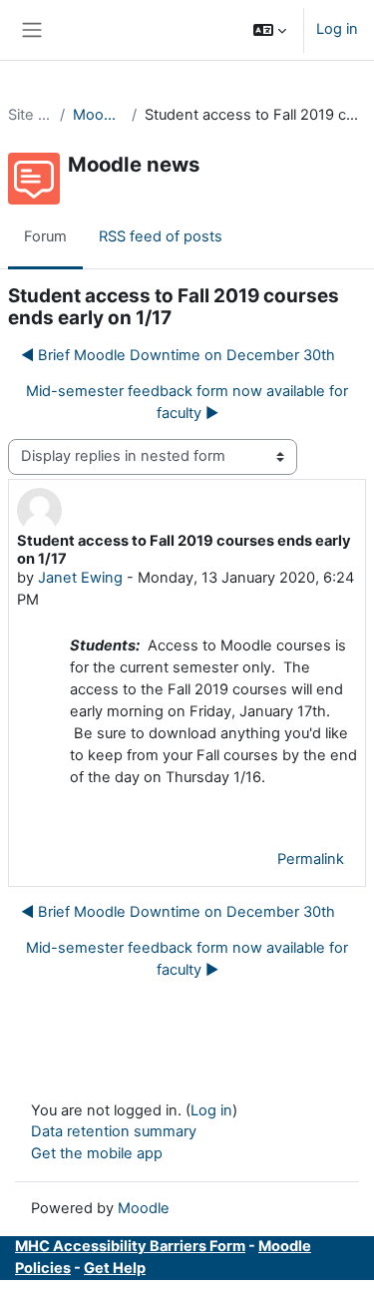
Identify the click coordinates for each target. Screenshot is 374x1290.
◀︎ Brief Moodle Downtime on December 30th (178, 355)
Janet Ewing (80, 578)
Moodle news (98, 115)
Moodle (144, 1208)
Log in (337, 29)
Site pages (30, 115)
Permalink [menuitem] (310, 859)
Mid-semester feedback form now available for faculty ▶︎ (187, 402)
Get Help (115, 1268)
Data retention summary (113, 1131)
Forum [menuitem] (45, 236)
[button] (269, 30)
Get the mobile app (97, 1153)
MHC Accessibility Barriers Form (130, 1246)
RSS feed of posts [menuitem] (160, 236)
